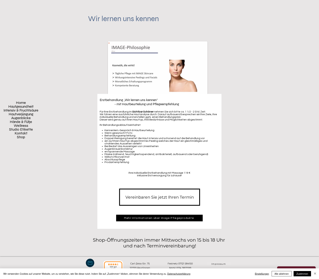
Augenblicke (21, 118)
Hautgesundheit (21, 107)
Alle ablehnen (281, 273)
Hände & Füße (21, 122)
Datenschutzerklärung (178, 273)
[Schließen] (315, 273)
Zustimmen (302, 273)
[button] (90, 263)
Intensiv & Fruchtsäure (20, 110)
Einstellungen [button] (262, 273)
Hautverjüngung (21, 114)
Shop (21, 137)
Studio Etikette (21, 129)
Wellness (21, 126)
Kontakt (21, 133)
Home (21, 103)
